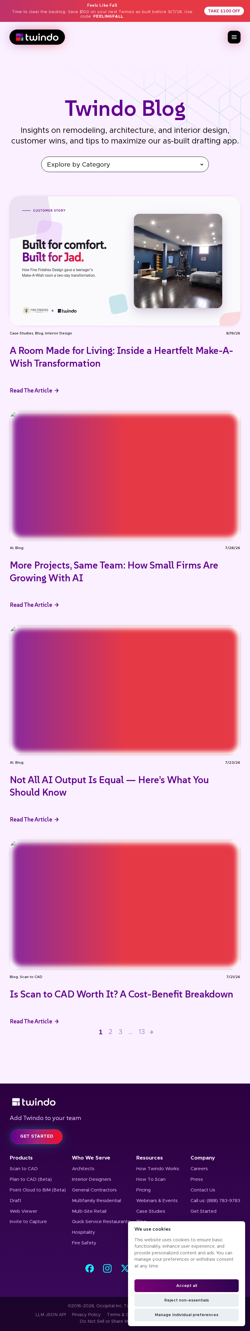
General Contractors (94, 1190)
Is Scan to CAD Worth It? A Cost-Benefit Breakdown (121, 994)
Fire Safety (84, 1243)
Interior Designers (91, 1179)
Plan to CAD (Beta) (31, 1179)
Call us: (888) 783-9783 (215, 1200)
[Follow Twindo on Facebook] (89, 1268)
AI (11, 548)
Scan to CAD (31, 977)
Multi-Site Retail (89, 1211)
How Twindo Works (157, 1169)
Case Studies (21, 333)
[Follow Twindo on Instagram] (107, 1268)
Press (197, 1179)
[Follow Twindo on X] (125, 1268)
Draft (15, 1200)
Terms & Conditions (127, 1315)
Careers (199, 1169)
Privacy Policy (86, 1315)
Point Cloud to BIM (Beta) (38, 1190)
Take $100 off (224, 11)
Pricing (143, 1190)
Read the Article (31, 390)
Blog (39, 333)
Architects (83, 1169)
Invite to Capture (28, 1221)
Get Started (203, 1211)
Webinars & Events (157, 1200)
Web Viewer (23, 1211)
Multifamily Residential (96, 1200)
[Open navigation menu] (234, 37)
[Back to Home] (125, 1102)
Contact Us (203, 1190)
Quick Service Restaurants (101, 1221)
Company (203, 1158)
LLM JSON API (51, 1315)
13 (142, 1032)
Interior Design (58, 333)
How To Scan (151, 1179)
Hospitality (83, 1232)
